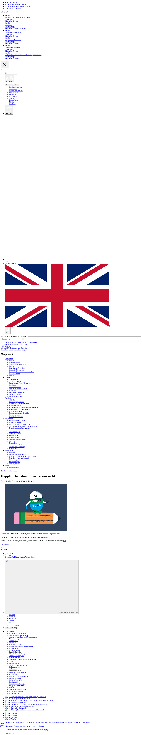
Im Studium (13, 390)
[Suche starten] (23, 339)
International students (16, 91)
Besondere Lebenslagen (17, 392)
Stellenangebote (14, 362)
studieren (8, 377)
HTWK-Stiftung (14, 693)
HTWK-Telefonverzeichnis (18, 633)
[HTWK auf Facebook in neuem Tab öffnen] (11, 717)
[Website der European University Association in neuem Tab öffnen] (25, 697)
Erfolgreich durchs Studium (18, 389)
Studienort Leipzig (15, 432)
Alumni (11, 98)
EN (110, 326)
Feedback (12, 104)
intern (7, 465)
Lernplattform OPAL (16, 680)
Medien (11, 102)
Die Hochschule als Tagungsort (19, 424)
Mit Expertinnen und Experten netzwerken (23, 426)
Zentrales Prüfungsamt (16, 656)
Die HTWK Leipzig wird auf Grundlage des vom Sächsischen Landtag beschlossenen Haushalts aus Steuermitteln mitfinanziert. (48, 722)
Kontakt (11, 375)
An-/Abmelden (14, 467)
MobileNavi (10, 733)
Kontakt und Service (16, 417)
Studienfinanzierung (15, 387)
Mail (64, 541)
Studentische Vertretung (17, 447)
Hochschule (9, 359)
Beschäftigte (13, 94)
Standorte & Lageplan (16, 370)
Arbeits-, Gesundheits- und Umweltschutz (23, 637)
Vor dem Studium (15, 381)
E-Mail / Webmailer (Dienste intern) (21, 646)
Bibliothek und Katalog (17, 654)
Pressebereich (13, 648)
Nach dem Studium (15, 394)
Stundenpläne (13, 641)
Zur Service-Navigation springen (16, 4)
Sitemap (41, 726)
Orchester (12, 441)
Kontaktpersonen (14, 464)
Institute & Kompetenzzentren (19, 404)
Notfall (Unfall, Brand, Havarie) (19, 635)
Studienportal (13, 682)
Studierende (13, 89)
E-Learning (13, 674)
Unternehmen (13, 100)
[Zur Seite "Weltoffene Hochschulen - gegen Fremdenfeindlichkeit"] (26, 704)
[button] (9, 78)
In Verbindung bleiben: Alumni (19, 428)
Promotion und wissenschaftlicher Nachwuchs (24, 407)
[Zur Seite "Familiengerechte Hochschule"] (17, 699)
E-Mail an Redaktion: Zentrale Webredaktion (20, 557)
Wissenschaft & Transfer (17, 420)
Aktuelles (12, 360)
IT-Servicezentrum (15, 658)
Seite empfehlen (10, 555)
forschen (8, 398)
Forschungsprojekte (15, 411)
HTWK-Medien (14, 374)
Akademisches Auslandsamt (18, 665)
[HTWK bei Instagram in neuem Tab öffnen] (11, 713)
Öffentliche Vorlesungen (17, 684)
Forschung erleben (15, 415)
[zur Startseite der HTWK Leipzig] (14, 348)
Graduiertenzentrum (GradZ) (18, 689)
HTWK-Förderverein (16, 691)
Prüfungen (12, 643)
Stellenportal (13, 449)
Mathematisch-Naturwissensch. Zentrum (22, 659)
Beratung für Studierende (17, 672)
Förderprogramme (15, 405)
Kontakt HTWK (10, 263)
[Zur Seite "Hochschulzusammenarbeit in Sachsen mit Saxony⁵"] (16, 708)
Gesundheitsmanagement (17, 439)
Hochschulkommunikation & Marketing (22, 372)
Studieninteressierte (15, 87)
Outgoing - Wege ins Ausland (19, 458)
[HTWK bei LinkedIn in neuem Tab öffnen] (11, 715)
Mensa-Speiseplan (15, 639)
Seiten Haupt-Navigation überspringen (13, 350)
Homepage (45, 537)
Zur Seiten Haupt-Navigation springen (17, 6)
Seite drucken (9, 553)
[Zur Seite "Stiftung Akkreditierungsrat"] (24, 710)
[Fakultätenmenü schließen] (5, 64)
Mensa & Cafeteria (15, 434)
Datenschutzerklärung (21, 726)
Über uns (12, 366)
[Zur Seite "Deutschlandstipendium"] (15, 702)
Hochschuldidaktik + (16, 678)
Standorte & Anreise (15, 644)
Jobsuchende (13, 92)
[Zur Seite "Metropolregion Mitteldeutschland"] (19, 706)
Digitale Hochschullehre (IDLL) (19, 676)
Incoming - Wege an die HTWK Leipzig (22, 456)
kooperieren (9, 419)
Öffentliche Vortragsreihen (18, 364)
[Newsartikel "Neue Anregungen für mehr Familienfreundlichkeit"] (29, 700)
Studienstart (13, 385)
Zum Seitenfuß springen (13, 8)
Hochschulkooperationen (17, 454)
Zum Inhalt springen (11, 2)
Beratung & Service (15, 396)
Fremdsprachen (14, 437)
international (9, 450)
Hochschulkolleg (14, 663)
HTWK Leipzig (6, 346)
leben (7, 430)
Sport (11, 661)
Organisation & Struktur (17, 368)
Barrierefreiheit (33, 726)
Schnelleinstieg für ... (12, 85)
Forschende (13, 96)
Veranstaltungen (14, 462)
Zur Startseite (5, 544)
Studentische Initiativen (16, 445)
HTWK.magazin (14, 650)
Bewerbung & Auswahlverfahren (20, 383)
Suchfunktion (19, 537)
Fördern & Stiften (15, 422)
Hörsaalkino (13, 443)
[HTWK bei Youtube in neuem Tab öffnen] (10, 719)
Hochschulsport (14, 435)
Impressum (9, 726)
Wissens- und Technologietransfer (20, 409)
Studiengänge (13, 379)
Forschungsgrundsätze (16, 402)
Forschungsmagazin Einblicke (19, 413)
